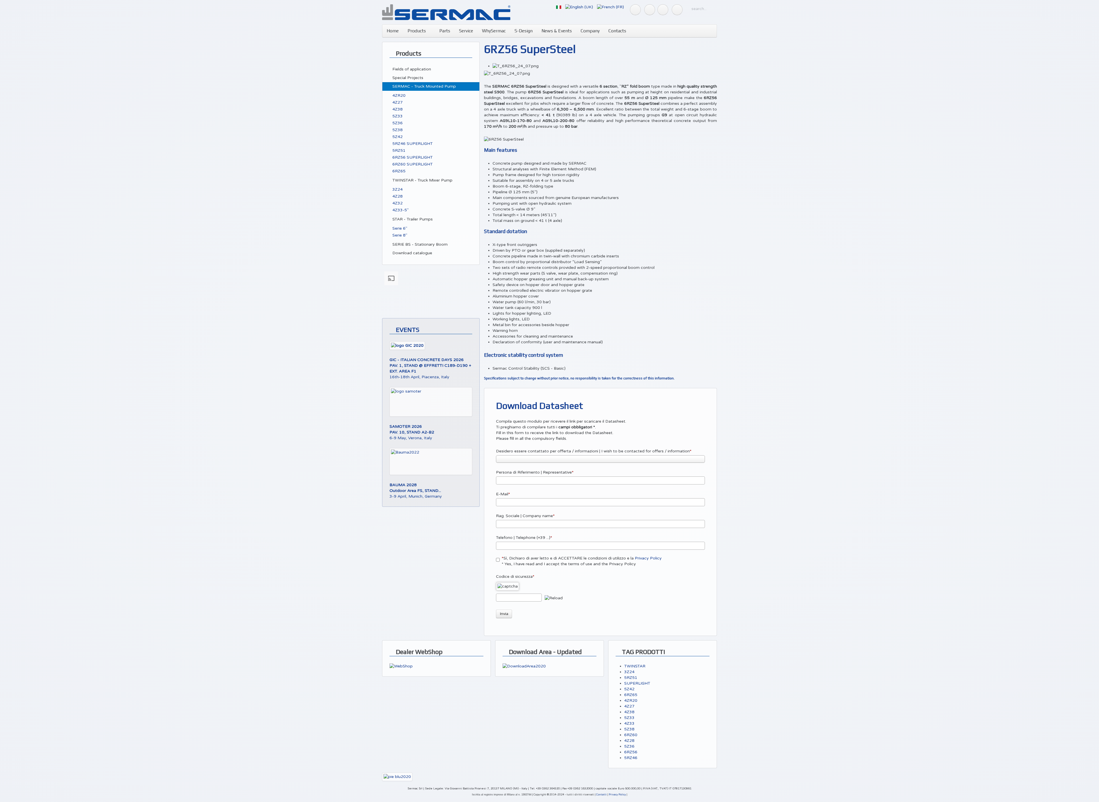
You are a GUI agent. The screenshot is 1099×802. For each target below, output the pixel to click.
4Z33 (629, 723)
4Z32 (397, 203)
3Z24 (397, 189)
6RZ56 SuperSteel (530, 49)
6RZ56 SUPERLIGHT (412, 157)
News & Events (556, 31)
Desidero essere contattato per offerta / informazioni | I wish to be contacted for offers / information (593, 451)
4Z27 (397, 102)
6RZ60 (630, 734)
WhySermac (494, 31)
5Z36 (397, 123)
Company (590, 31)
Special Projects (407, 77)
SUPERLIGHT (637, 683)
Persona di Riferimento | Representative (534, 472)
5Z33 (397, 116)
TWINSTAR (634, 666)
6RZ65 (398, 171)
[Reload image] (554, 598)
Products (417, 31)
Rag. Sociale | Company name (524, 515)
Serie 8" (399, 235)
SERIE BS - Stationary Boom (419, 244)
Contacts (617, 31)
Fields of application (411, 69)
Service (466, 31)
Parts (444, 31)
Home (393, 31)
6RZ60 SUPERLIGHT (412, 164)
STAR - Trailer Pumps (412, 219)
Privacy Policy (648, 558)
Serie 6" (399, 228)
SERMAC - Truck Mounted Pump (423, 86)
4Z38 (397, 109)
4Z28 (397, 196)
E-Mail (502, 494)
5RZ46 (630, 757)
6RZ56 (630, 752)
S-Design (524, 31)
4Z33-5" (400, 210)
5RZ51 (398, 150)
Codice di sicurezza (514, 576)
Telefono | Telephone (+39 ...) (523, 537)
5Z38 (397, 129)
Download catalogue (411, 253)
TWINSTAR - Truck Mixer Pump (421, 180)
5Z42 (397, 136)
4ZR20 (398, 95)
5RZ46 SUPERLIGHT (412, 143)
